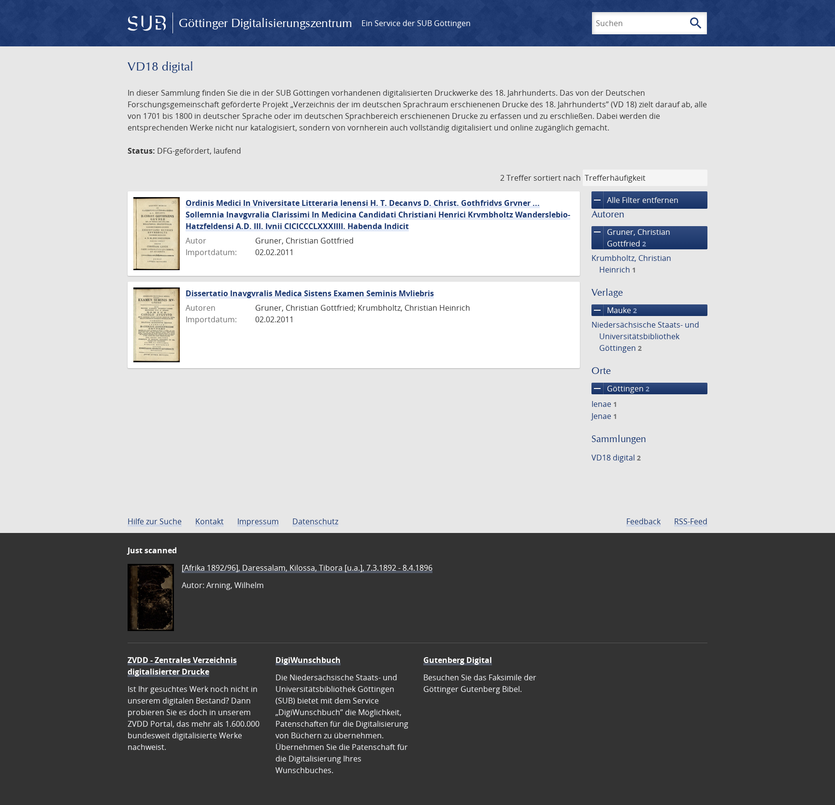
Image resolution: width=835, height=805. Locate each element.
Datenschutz (315, 521)
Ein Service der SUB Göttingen (416, 23)
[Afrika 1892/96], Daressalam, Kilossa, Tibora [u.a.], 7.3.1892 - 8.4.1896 (307, 567)
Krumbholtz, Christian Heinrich (631, 264)
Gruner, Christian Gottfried (630, 237)
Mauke (614, 310)
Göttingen (620, 388)
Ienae (604, 404)
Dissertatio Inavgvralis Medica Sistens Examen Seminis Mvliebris (310, 293)
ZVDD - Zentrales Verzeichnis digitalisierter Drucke (182, 666)
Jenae (604, 416)
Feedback (643, 521)
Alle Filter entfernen (634, 200)
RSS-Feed (690, 521)
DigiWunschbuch (308, 660)
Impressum (258, 521)
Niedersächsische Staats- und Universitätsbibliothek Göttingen (645, 336)
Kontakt (209, 521)
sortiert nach (557, 177)
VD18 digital (616, 457)
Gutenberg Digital (457, 660)
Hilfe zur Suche (155, 521)
